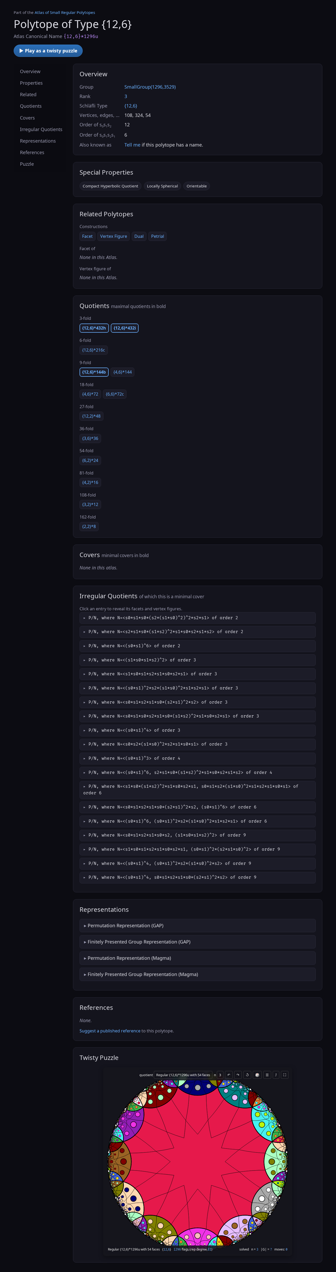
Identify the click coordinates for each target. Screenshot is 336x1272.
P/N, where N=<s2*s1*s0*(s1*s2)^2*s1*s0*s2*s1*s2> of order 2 (165, 631)
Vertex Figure (113, 236)
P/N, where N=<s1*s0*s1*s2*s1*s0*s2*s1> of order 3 (152, 674)
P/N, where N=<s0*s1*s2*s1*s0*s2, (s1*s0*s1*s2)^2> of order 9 (167, 835)
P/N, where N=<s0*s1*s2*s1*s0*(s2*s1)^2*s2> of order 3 (158, 702)
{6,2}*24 (90, 460)
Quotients (31, 106)
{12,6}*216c (93, 350)
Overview (30, 71)
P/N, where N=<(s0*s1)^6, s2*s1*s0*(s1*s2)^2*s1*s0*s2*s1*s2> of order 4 (180, 772)
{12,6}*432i (125, 328)
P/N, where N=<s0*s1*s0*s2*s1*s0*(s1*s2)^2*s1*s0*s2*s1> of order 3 (173, 716)
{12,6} (130, 106)
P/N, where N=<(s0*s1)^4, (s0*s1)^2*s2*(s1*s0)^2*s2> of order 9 (169, 863)
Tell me (132, 145)
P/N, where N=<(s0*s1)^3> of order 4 (134, 758)
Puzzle (27, 164)
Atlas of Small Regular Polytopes (65, 12)
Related (28, 94)
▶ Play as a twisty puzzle (48, 50)
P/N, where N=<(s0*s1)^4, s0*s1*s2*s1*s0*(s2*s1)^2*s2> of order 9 (172, 877)
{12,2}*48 (91, 416)
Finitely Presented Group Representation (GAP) (139, 942)
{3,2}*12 (90, 504)
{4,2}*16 (90, 482)
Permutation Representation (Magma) (129, 958)
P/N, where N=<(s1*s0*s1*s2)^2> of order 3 (142, 660)
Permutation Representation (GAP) (125, 925)
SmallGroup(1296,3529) (150, 87)
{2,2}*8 (89, 526)
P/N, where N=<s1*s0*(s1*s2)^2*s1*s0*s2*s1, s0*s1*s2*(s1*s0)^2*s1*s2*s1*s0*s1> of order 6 (190, 790)
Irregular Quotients (41, 129)
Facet (87, 236)
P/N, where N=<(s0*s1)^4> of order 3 (134, 730)
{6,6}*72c (115, 394)
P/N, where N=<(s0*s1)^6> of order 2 (134, 646)
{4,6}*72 (90, 394)
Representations (38, 141)
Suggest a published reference (110, 1031)
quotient (146, 1074)
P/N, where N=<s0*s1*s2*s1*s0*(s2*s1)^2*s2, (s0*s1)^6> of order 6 (172, 807)
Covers (27, 118)
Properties (31, 83)
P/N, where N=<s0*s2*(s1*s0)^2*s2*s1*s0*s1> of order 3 (158, 744)
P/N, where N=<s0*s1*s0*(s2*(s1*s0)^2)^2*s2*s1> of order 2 (163, 618)
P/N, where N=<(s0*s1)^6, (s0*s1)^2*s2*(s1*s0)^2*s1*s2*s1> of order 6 (177, 821)
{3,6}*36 (90, 438)
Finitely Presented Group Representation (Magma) (143, 974)
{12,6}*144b (94, 372)
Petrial (157, 236)
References (32, 152)
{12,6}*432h (94, 328)
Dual (139, 236)
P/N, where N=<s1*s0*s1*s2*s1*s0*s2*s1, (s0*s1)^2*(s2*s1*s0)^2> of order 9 (184, 849)
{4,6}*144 (122, 372)
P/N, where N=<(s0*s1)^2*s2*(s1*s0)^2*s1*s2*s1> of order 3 (163, 688)
